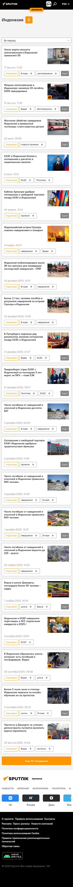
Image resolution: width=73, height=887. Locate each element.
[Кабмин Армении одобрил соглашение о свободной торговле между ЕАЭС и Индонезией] (58, 198)
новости (8, 788)
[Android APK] (13, 856)
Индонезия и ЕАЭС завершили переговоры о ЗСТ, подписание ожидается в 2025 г (22, 621)
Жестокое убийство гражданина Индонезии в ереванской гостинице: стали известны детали (24, 123)
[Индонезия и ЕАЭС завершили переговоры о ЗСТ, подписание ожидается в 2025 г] (58, 625)
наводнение (27, 251)
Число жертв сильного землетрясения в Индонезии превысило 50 (20, 52)
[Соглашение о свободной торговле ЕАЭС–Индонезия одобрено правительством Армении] (58, 447)
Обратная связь (10, 846)
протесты (41, 748)
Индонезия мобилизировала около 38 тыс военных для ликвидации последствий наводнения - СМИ (24, 265)
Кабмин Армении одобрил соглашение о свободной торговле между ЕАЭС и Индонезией (24, 194)
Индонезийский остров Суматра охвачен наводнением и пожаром (23, 229)
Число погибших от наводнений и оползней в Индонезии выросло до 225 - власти (24, 550)
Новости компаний (42, 823)
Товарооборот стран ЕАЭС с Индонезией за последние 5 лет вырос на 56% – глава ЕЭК (23, 372)
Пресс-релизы (21, 823)
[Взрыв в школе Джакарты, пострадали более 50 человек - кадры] (58, 589)
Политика (41, 180)
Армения (25, 215)
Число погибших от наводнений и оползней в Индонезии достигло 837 (23, 408)
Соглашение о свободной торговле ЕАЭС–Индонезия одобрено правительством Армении (24, 443)
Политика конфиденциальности (20, 828)
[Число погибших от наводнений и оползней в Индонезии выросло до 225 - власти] (58, 554)
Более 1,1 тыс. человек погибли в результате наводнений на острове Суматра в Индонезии (24, 301)
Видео (24, 109)
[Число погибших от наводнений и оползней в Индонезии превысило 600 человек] (58, 518)
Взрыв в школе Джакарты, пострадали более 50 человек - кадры (22, 585)
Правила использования (29, 818)
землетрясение (45, 73)
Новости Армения (29, 144)
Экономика (40, 788)
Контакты (49, 818)
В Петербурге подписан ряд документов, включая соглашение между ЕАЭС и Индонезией (23, 337)
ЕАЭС (23, 180)
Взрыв (40, 606)
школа (24, 606)
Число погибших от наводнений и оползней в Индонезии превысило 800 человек (24, 479)
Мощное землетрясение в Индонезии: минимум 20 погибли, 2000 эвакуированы (24, 88)
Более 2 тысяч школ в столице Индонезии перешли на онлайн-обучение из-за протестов (23, 692)
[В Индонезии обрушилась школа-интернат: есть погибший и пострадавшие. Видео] (58, 660)
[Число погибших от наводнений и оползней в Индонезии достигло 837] (58, 411)
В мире (24, 73)
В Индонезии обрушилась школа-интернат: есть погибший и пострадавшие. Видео (23, 656)
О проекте (8, 818)
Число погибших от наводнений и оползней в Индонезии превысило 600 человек (24, 514)
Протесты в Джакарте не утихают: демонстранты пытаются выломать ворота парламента (24, 727)
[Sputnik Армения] (10, 5)
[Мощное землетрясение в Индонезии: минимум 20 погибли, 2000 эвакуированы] (58, 92)
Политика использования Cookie (20, 833)
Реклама (7, 823)
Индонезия (12, 19)
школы (24, 713)
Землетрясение (44, 109)
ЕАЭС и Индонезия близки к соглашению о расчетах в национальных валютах (20, 159)
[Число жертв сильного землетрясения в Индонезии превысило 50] (58, 56)
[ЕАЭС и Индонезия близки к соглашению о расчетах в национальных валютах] (58, 163)
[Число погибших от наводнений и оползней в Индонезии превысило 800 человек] (58, 483)
